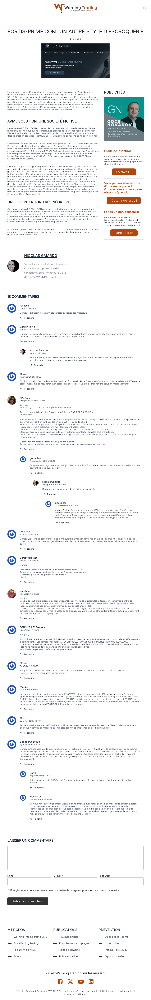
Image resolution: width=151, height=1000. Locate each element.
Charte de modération (75, 994)
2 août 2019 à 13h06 (29, 666)
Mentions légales (90, 991)
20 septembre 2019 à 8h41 (54, 484)
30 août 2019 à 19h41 (29, 534)
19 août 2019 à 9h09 (29, 560)
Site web (105, 875)
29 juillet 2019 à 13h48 (30, 721)
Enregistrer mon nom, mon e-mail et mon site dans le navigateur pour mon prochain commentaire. (65, 890)
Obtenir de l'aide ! (124, 200)
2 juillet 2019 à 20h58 (30, 744)
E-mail (58, 875)
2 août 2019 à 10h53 (29, 689)
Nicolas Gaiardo (40, 255)
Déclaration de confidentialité (117, 991)
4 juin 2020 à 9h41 (28, 308)
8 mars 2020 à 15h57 (29, 329)
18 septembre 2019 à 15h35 (32, 400)
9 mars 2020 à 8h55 (39, 353)
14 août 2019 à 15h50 (29, 594)
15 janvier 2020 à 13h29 (30, 377)
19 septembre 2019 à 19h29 (42, 461)
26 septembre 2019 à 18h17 (67, 506)
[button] (5, 8)
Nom (10, 875)
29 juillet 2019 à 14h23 (40, 775)
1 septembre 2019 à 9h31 (41, 799)
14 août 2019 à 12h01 (29, 630)
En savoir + (124, 172)
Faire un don (123, 233)
